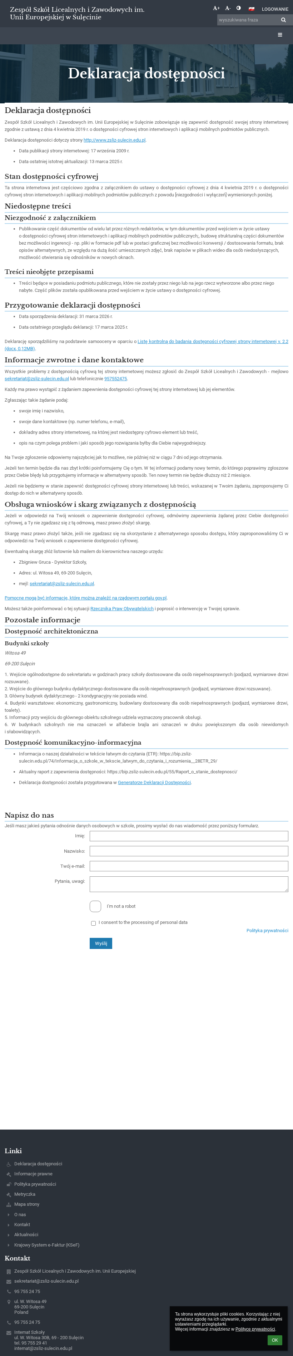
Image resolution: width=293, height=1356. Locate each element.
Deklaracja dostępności (38, 1163)
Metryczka (24, 1194)
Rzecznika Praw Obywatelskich (122, 608)
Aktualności (26, 1234)
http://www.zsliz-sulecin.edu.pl (114, 140)
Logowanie (275, 9)
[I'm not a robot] (146, 900)
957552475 (115, 378)
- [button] (230, 8)
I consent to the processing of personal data (143, 922)
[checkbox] (95, 906)
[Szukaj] (283, 20)
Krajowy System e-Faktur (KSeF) (47, 1245)
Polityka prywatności (267, 930)
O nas (20, 1214)
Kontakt (22, 1224)
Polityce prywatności (255, 1329)
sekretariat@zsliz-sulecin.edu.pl (37, 378)
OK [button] (275, 1340)
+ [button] (218, 8)
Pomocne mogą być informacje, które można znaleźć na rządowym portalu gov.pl (86, 598)
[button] (238, 8)
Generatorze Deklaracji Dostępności (154, 782)
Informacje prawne (33, 1173)
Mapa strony (26, 1204)
